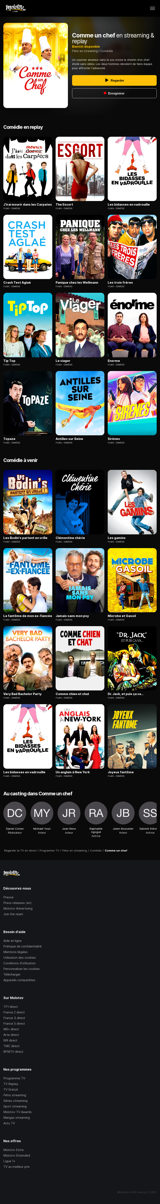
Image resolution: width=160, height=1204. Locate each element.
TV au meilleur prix (16, 1167)
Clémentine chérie (70, 538)
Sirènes (114, 439)
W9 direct (10, 1040)
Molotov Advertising (17, 908)
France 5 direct (14, 1023)
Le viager (63, 361)
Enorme (114, 361)
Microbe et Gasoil (122, 616)
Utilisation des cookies (19, 957)
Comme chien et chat (72, 694)
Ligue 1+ (9, 1161)
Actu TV (9, 1123)
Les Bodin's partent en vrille (25, 538)
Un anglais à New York (73, 772)
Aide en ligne (12, 941)
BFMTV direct (13, 1052)
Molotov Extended (16, 1155)
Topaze (9, 439)
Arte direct (11, 1035)
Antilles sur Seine (69, 439)
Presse (8, 897)
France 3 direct (14, 1018)
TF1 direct (10, 1007)
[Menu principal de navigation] (152, 8)
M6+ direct (11, 1029)
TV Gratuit (10, 1089)
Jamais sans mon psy (72, 616)
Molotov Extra (13, 1150)
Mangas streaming (16, 1118)
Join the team (13, 914)
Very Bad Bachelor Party (22, 694)
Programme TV (14, 1078)
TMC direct (11, 1046)
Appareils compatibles (19, 980)
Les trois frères (120, 282)
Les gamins (117, 538)
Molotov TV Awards (17, 1112)
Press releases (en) (17, 903)
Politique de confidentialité (22, 946)
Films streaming (14, 1095)
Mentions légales (15, 952)
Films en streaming (85, 51)
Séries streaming (15, 1101)
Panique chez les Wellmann (77, 282)
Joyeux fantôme (121, 772)
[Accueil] (15, 8)
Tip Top (9, 361)
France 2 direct (14, 1012)
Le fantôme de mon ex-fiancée (27, 616)
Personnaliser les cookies (21, 969)
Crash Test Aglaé (17, 282)
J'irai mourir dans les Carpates (27, 204)
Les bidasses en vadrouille (129, 204)
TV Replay (10, 1084)
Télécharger (11, 974)
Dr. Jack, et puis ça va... (126, 694)
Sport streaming (15, 1106)
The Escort (64, 204)
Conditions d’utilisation (19, 963)
